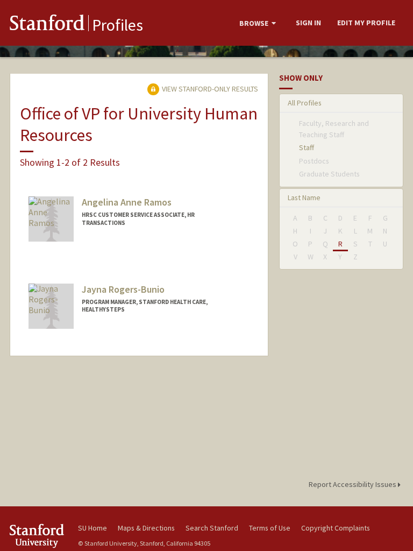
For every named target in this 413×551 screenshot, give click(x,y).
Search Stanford (212, 528)
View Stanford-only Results (209, 89)
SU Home (92, 528)
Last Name (304, 197)
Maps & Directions (146, 528)
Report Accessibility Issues (353, 484)
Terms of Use (269, 528)
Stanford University (38, 535)
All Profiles (305, 103)
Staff (306, 147)
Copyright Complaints (335, 528)
